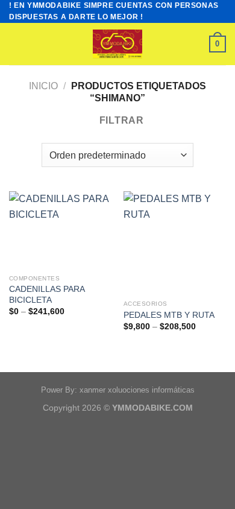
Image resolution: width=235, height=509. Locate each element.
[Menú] (16, 44)
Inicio (43, 86)
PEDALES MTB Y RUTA (169, 315)
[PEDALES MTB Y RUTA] (175, 242)
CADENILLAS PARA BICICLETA (46, 295)
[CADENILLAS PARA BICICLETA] (60, 229)
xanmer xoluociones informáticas (137, 389)
